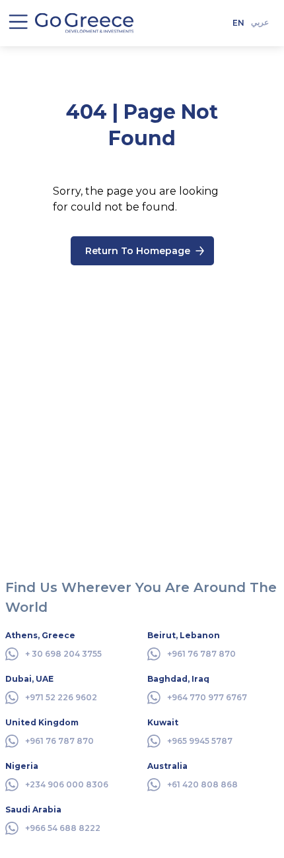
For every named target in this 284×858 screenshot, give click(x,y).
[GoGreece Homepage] (84, 23)
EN (238, 23)
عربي (260, 22)
